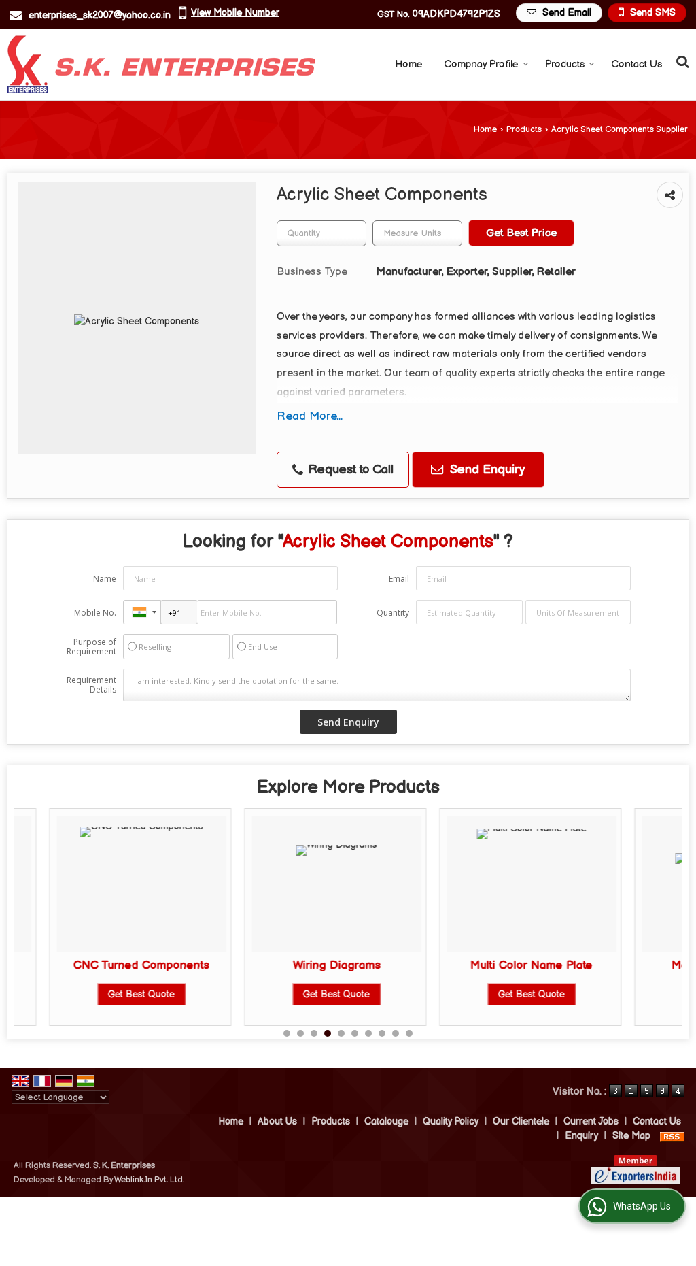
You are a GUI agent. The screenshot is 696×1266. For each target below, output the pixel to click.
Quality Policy (450, 1121)
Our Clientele (521, 1121)
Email (399, 578)
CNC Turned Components (107, 965)
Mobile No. (95, 612)
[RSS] (672, 1136)
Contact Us (636, 64)
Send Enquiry (486, 470)
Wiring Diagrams (302, 965)
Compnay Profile (481, 64)
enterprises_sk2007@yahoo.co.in (100, 15)
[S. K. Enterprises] (161, 64)
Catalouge (386, 1121)
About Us (277, 1121)
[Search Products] (680, 62)
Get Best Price (521, 233)
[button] (235, 12)
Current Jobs (591, 1121)
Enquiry (581, 1136)
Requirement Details (91, 685)
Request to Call (349, 470)
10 (409, 1033)
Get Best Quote (107, 994)
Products (565, 64)
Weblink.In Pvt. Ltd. (149, 1180)
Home (409, 64)
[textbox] (417, 233)
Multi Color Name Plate (497, 965)
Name (104, 578)
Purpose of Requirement (91, 646)
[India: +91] (142, 612)
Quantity (393, 612)
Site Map (631, 1136)
